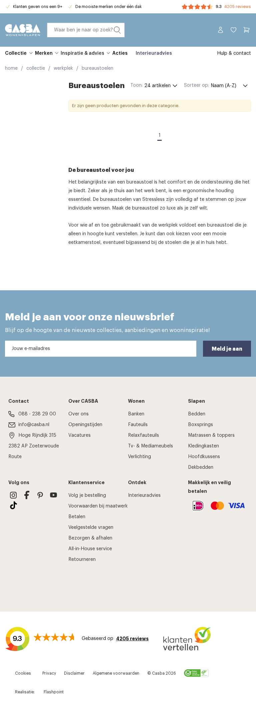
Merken (44, 53)
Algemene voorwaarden (116, 673)
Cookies (23, 673)
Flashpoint (54, 692)
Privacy (49, 673)
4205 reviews (237, 7)
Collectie (16, 53)
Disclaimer (74, 673)
